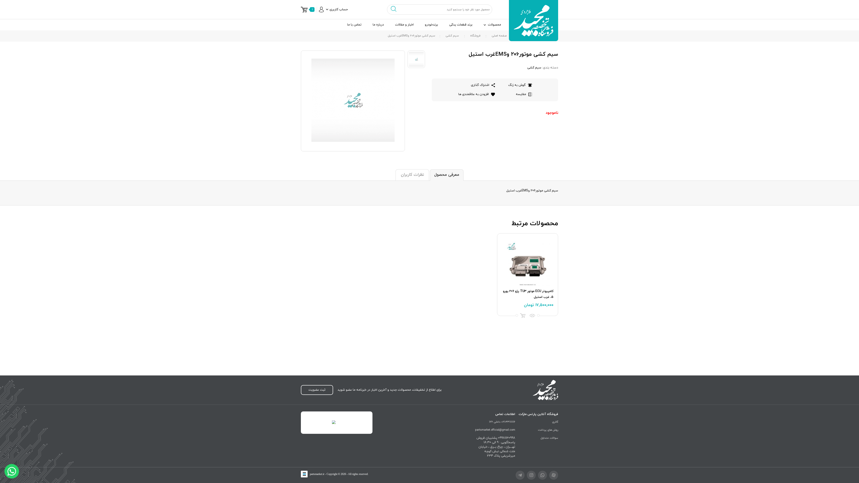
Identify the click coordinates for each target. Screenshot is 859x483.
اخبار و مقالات (404, 25)
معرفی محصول (446, 175)
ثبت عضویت (316, 390)
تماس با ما (354, 25)
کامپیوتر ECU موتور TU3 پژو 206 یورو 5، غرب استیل (528, 294)
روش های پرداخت (548, 430)
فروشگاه (475, 36)
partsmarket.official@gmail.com (495, 430)
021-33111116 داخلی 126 (502, 422)
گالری (555, 422)
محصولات (494, 25)
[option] (527, 274)
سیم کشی (452, 36)
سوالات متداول (549, 438)
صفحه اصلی (499, 36)
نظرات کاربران (412, 175)
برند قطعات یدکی (460, 25)
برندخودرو (431, 25)
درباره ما (378, 25)
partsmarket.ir (317, 474)
